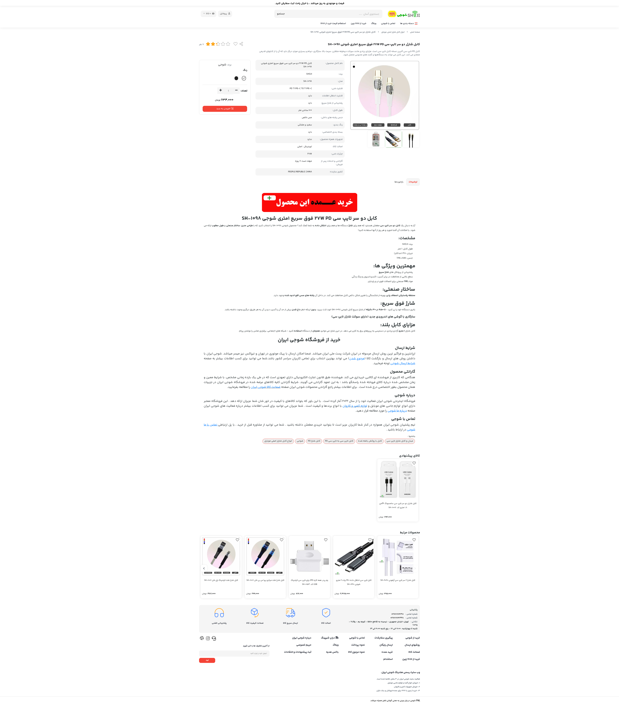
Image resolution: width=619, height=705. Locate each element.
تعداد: (244, 91)
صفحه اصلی (415, 32)
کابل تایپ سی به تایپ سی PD (339, 441)
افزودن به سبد (223, 109)
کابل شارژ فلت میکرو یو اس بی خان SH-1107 (265, 580)
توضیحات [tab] (413, 182)
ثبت (207, 660)
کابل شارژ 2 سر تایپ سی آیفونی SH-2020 (397, 580)
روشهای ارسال (412, 645)
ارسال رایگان (386, 645)
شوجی (222, 64)
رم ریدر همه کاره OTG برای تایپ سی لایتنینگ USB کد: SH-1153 (309, 582)
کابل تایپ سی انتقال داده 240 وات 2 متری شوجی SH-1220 (354, 582)
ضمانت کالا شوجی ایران (265, 387)
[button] (415, 568)
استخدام (388, 659)
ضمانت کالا (414, 652)
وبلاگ (373, 23)
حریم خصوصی (303, 645)
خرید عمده (387, 652)
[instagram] (207, 639)
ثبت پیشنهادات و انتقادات (297, 652)
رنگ (245, 70)
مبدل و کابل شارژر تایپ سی (400, 441)
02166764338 (397, 617)
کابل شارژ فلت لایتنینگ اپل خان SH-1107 (221, 580)
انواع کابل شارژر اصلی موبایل (392, 32)
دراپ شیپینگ (328, 638)
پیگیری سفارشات (383, 638)
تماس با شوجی (388, 23)
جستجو (281, 14)
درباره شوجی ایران (301, 638)
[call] (213, 639)
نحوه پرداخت (358, 645)
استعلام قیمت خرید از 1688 (333, 23)
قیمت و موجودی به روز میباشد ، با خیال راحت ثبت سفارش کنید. (309, 3)
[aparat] (201, 638)
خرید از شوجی (412, 638)
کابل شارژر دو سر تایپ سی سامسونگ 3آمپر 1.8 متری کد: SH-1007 (398, 505)
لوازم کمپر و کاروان (355, 406)
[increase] (220, 90)
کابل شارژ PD (314, 441)
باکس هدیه (332, 652)
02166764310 (397, 614)
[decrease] (236, 90)
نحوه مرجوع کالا (356, 652)
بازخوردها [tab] (398, 182)
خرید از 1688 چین (358, 23)
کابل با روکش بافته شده (370, 441)
